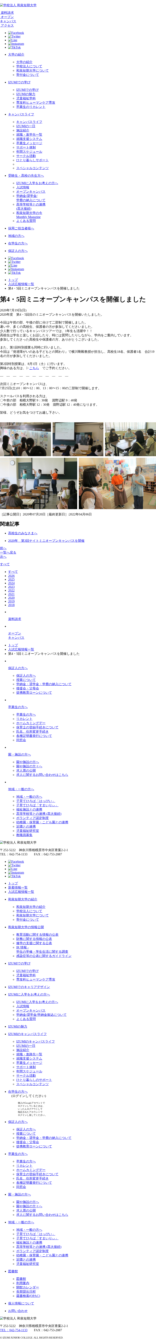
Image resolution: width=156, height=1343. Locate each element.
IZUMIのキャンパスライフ (27, 1034)
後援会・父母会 (27, 688)
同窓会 (21, 740)
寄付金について (27, 74)
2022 (11, 590)
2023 (11, 586)
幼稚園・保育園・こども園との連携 (42, 822)
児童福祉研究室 (27, 830)
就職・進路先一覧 (29, 1054)
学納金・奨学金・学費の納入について (44, 684)
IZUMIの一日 (25, 126)
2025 (11, 579)
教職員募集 (24, 835)
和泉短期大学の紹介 (22, 899)
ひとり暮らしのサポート (34, 1080)
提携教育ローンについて (34, 692)
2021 (11, 594)
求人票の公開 (26, 770)
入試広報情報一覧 (21, 284)
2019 (11, 601)
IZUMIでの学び (19, 82)
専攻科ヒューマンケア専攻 (35, 102)
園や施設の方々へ (29, 766)
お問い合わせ (18, 1311)
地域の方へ (16, 236)
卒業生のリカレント (31, 107)
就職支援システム (29, 139)
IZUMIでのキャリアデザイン (29, 987)
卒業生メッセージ (29, 143)
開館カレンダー (27, 1287)
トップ (13, 280)
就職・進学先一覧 (29, 134)
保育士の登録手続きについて (37, 727)
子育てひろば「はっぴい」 (35, 801)
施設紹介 (22, 130)
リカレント (24, 718)
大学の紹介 (16, 54)
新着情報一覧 (18, 887)
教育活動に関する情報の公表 (37, 934)
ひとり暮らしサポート (32, 160)
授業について (26, 680)
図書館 (13, 1271)
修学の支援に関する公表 (34, 943)
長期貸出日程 (26, 1291)
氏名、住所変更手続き (32, 731)
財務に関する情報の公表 (34, 939)
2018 (11, 605)
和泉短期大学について (32, 70)
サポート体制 (26, 147)
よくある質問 (26, 221)
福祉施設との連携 (29, 809)
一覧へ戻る (8, 552)
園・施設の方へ (19, 754)
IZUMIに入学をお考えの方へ (37, 183)
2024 (11, 583)
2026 (11, 575)
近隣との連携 (26, 826)
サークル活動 (26, 156)
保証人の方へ (18, 251)
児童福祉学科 (26, 98)
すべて (5, 564)
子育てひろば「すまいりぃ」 (37, 805)
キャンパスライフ (21, 114)
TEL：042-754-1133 (13, 1330)
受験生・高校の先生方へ (26, 175)
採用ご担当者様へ (21, 228)
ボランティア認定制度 (32, 818)
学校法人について (29, 66)
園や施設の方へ (27, 762)
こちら (34, 368)
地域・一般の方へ (21, 789)
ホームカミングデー (31, 723)
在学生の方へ (18, 243)
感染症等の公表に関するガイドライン (44, 956)
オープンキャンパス (31, 191)
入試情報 (22, 187)
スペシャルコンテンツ (32, 168)
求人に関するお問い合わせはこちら (42, 774)
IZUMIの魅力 (25, 94)
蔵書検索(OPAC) (28, 1296)
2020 (11, 597)
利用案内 (22, 1283)
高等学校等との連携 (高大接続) (38, 813)
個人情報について (21, 1303)
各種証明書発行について (34, 736)
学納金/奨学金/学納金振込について (41, 1014)
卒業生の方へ (18, 707)
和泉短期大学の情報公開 (26, 927)
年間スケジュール (29, 151)
